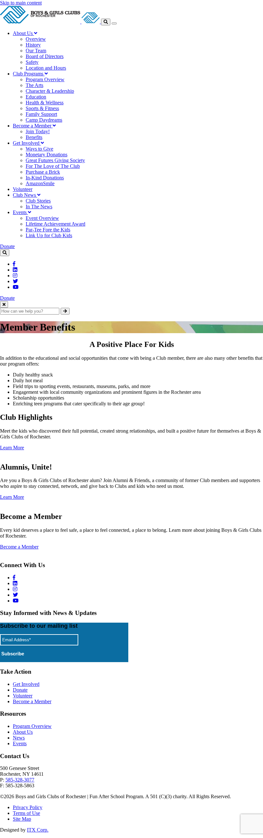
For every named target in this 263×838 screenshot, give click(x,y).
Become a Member (31, 516)
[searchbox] (29, 311)
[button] (25, 33)
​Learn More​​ (12, 497)
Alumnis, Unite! (26, 467)
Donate (7, 246)
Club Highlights (26, 417)
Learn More (12, 447)
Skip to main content (21, 2)
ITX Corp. (37, 830)
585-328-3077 (19, 779)
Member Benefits (37, 327)
